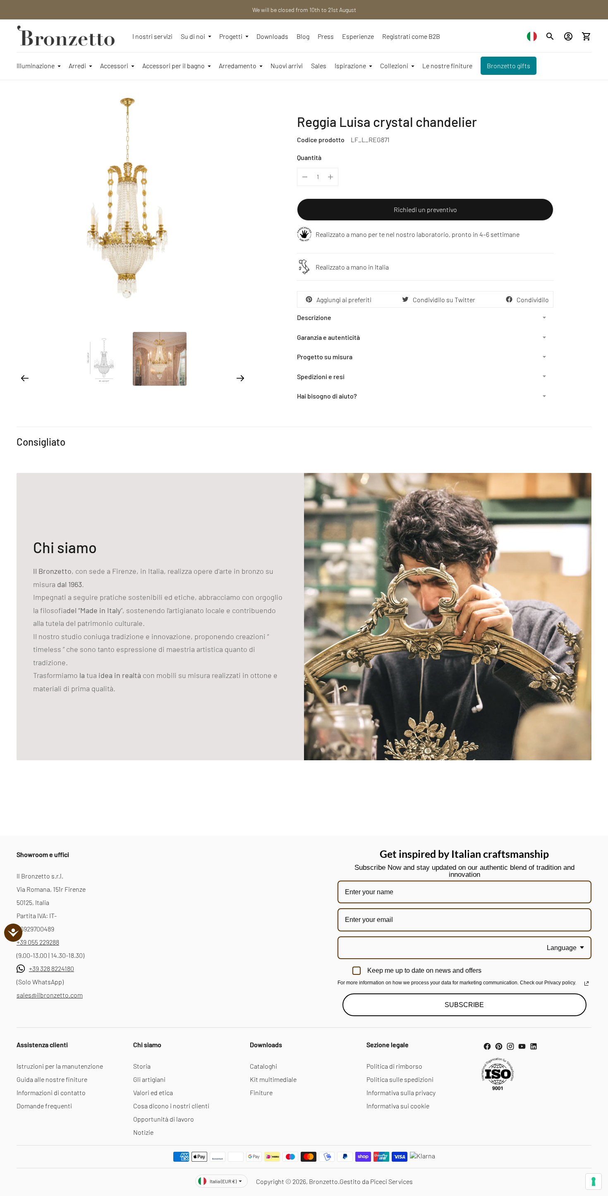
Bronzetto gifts (508, 65)
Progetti (230, 36)
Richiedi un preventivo (425, 209)
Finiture (261, 1092)
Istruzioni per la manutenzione (60, 1066)
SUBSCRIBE (464, 1004)
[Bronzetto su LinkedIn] (533, 1046)
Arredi (77, 65)
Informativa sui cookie (397, 1106)
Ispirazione (350, 65)
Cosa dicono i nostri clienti (171, 1106)
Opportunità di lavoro (163, 1119)
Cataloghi (263, 1066)
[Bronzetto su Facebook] (487, 1046)
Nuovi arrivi (286, 65)
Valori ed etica (153, 1092)
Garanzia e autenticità (328, 337)
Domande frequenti (44, 1106)
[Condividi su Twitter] (405, 299)
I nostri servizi (152, 36)
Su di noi (193, 36)
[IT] (532, 36)
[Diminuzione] (304, 177)
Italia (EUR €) (223, 1181)
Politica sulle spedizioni (399, 1079)
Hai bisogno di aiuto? (327, 396)
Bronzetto (323, 1181)
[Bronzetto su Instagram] (510, 1046)
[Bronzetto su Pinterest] (499, 1046)
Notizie (143, 1132)
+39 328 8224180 (51, 968)
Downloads (272, 36)
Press (326, 36)
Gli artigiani (149, 1079)
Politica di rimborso (394, 1066)
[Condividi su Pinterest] (309, 299)
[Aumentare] (330, 177)
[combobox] (532, 36)
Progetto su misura (324, 356)
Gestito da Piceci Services (376, 1181)
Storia (142, 1066)
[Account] (568, 36)
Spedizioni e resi (321, 376)
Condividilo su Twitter (444, 299)
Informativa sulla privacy (401, 1092)
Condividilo (533, 299)
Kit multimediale (273, 1079)
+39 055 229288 (38, 942)
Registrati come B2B (411, 36)
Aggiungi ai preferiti (343, 299)
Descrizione (314, 317)
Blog (303, 36)
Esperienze (358, 36)
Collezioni (394, 65)
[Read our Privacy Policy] (586, 983)
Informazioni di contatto (51, 1092)
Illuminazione (36, 65)
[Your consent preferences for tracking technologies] (593, 1181)
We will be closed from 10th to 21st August (304, 9)
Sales (318, 65)
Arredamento (237, 65)
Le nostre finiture (447, 65)
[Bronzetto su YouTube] (522, 1046)
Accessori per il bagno (173, 65)
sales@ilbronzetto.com (50, 995)
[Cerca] (550, 36)
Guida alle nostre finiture (52, 1079)
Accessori (114, 65)
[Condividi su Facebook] (509, 299)
